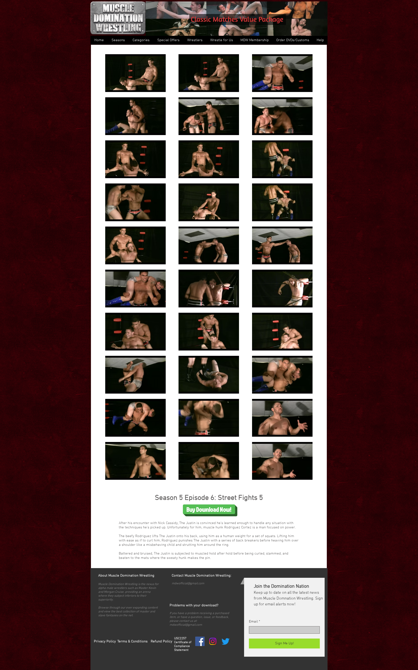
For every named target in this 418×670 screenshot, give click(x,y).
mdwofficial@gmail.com (188, 584)
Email (253, 622)
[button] (140, 40)
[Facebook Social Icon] (200, 641)
